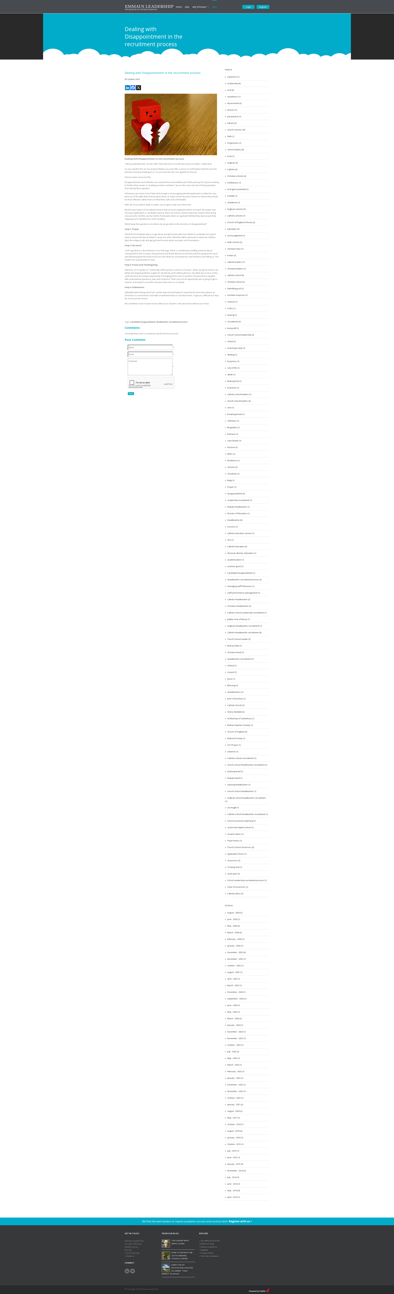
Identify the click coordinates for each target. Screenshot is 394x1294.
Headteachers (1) (235, 692)
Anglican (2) (232, 162)
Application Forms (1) (236, 853)
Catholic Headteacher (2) (238, 599)
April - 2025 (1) (233, 978)
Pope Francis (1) (234, 840)
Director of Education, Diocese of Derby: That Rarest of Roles (177, 1269)
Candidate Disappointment (142, 321)
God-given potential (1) (237, 189)
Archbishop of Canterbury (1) (240, 718)
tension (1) (232, 109)
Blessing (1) (232, 685)
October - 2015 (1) (235, 1144)
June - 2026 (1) (233, 919)
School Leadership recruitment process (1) (247, 880)
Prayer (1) (231, 487)
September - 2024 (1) (236, 998)
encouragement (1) (236, 235)
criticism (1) (232, 301)
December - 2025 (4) (236, 952)
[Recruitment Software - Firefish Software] (259, 1289)
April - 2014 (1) (233, 1197)
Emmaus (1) (232, 434)
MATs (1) (231, 453)
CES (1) (230, 539)
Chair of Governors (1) (237, 887)
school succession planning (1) (241, 820)
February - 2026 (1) (235, 939)
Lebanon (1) (232, 751)
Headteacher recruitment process (172, 321)
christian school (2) (236, 281)
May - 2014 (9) (233, 1190)
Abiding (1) (232, 354)
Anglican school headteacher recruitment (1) (245, 799)
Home (179, 6)
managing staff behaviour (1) (240, 586)
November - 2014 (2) (236, 1170)
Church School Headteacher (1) (241, 791)
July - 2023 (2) (233, 1051)
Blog (214, 6)
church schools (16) (236, 129)
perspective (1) (234, 116)
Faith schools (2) (234, 242)
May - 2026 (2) (233, 925)
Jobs (187, 6)
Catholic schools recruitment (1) (241, 758)
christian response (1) (237, 295)
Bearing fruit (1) (234, 381)
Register (263, 7)
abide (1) (231, 374)
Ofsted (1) (231, 665)
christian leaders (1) (236, 268)
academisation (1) (235, 559)
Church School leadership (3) (240, 334)
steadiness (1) (233, 96)
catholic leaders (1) (236, 262)
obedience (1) (233, 202)
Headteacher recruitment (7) (240, 659)
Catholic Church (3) (235, 705)
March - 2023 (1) (234, 1064)
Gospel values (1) (235, 834)
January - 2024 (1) (235, 1025)
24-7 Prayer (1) (234, 745)
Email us (130, 1256)
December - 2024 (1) (236, 992)
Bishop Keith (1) (234, 645)
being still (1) (233, 328)
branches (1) (233, 387)
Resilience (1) (233, 460)
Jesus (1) (231, 678)
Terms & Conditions (210, 1256)
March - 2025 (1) (234, 985)
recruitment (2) (234, 321)
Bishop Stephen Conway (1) (240, 725)
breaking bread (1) (235, 414)
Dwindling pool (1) (235, 288)
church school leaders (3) (239, 401)
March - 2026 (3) (234, 932)
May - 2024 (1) (233, 1011)
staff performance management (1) (243, 592)
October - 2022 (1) (235, 1097)
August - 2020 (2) (234, 1111)
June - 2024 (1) (233, 1005)
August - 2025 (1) (234, 972)
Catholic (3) (232, 169)
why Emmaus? (199, 6)
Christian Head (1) (235, 652)
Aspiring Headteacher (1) (238, 784)
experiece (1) (233, 76)
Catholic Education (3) (237, 546)
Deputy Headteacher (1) (238, 506)
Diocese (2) (232, 447)
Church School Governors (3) (240, 847)
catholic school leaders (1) (239, 394)
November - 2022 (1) (236, 1091)
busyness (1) (233, 361)
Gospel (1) (232, 672)
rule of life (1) (233, 367)
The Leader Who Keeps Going (180, 1242)
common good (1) (235, 566)
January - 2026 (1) (235, 945)
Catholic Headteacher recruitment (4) (244, 632)
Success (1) (232, 526)
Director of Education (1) (238, 513)
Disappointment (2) (236, 493)
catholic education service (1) (240, 533)
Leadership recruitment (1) (239, 500)
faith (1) (230, 136)
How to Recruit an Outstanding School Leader (181, 1255)
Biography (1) (233, 427)
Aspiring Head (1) (235, 771)
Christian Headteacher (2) (239, 606)
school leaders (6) (235, 149)
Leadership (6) (234, 83)
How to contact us (209, 1247)
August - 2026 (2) (234, 912)
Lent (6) (230, 90)
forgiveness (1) (234, 143)
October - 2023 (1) (235, 1045)
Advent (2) (232, 123)
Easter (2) (231, 255)
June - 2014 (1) (233, 1183)
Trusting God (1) (234, 867)
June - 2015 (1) (233, 1157)
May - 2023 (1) (233, 1058)
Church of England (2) (237, 731)
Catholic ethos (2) (235, 893)
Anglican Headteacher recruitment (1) (244, 625)
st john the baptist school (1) (240, 827)
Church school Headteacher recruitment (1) (247, 764)
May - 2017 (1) (233, 1117)
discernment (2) (234, 103)
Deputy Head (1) (234, 778)
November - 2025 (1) (236, 959)
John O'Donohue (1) (236, 698)
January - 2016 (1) (235, 1137)
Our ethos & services (210, 1240)
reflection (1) (233, 420)
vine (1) (230, 407)
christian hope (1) (235, 248)
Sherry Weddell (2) (235, 711)
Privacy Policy (207, 1253)
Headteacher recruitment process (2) (244, 579)
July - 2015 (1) (233, 1150)
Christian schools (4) (236, 176)
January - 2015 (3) (235, 1164)
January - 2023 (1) (235, 1078)
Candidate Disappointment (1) (241, 573)
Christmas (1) (233, 473)
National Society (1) (236, 738)
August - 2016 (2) (234, 1131)
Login (248, 7)
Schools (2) (232, 467)
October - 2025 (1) (235, 965)
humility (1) (232, 195)
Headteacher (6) (234, 520)
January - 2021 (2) (235, 1104)
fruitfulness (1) (234, 182)
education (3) (233, 229)
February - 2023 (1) (235, 1071)
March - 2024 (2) (234, 1018)
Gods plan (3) (233, 873)
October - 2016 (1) (235, 1124)
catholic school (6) (235, 275)
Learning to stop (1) (236, 348)
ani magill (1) (233, 807)
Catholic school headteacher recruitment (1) (247, 814)
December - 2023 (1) (236, 1031)
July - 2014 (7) (233, 1177)
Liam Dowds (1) (234, 440)
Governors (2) (233, 860)
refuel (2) (231, 341)
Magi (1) (230, 480)
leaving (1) (232, 315)
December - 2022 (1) (236, 1084)
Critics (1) (231, 308)
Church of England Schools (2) (241, 222)
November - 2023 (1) (236, 1038)
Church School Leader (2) (238, 639)
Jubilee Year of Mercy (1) (238, 619)
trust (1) (230, 156)
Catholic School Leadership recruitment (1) (246, 612)
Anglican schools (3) (236, 209)
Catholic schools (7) (236, 215)
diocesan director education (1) (241, 553)
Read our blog (207, 1243)
